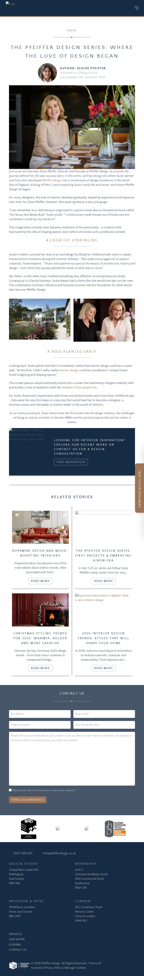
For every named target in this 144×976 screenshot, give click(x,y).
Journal (15, 944)
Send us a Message (27, 800)
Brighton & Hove (26, 901)
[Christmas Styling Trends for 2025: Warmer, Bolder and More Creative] (40, 609)
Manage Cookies (75, 967)
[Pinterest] (114, 8)
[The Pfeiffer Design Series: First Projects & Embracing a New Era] (103, 527)
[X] (125, 8)
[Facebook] (108, 8)
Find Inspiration (71, 462)
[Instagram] (102, 8)
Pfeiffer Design (52, 180)
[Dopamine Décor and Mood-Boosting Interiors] (40, 527)
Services (15, 934)
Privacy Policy (53, 967)
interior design (69, 370)
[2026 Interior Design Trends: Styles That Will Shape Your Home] (103, 609)
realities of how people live (79, 387)
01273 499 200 (23, 853)
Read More (40, 581)
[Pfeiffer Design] (12, 8)
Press (72, 30)
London (83, 901)
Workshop (86, 863)
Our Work (17, 939)
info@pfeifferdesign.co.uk (59, 853)
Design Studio (23, 863)
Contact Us (18, 950)
